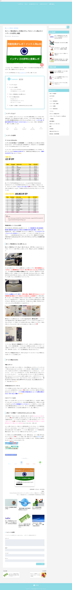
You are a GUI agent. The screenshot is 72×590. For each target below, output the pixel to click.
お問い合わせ (51, 4)
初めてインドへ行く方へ (55, 123)
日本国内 (51, 128)
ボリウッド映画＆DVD (54, 113)
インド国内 (34, 493)
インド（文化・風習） (54, 103)
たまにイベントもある (16, 102)
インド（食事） (53, 106)
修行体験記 (52, 121)
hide (21, 79)
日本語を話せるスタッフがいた (17, 100)
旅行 (50, 126)
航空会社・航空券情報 (39, 489)
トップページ (20, 4)
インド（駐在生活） (54, 108)
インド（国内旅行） (54, 101)
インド (29, 493)
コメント (7, 538)
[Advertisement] (36, 15)
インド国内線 (41, 493)
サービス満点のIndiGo (14, 96)
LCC (19, 493)
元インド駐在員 (20, 494)
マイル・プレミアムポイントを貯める (58, 116)
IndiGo (15, 493)
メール (7, 553)
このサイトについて (43, 4)
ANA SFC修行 (53, 93)
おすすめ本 (52, 96)
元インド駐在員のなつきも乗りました (17, 94)
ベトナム (51, 111)
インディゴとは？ (13, 84)
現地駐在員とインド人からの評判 (18, 91)
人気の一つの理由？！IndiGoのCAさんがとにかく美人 (20, 105)
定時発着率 (32, 494)
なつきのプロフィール (33, 4)
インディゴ (24, 493)
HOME (37, 585)
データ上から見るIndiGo (16, 89)
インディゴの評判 (13, 87)
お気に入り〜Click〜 (11, 454)
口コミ (26, 494)
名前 (6, 547)
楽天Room (39, 436)
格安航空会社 (38, 494)
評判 (43, 494)
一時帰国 (51, 118)
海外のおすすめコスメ (54, 131)
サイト (6, 558)
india (11, 493)
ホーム (26, 4)
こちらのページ (22, 72)
